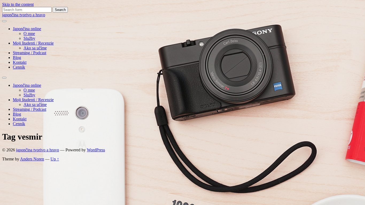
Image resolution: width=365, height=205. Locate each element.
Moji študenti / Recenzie (33, 43)
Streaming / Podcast (29, 52)
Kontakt (19, 62)
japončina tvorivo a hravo (23, 15)
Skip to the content (18, 4)
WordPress (96, 150)
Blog (17, 57)
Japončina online (27, 28)
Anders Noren (32, 159)
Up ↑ (55, 159)
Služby (29, 38)
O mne (29, 33)
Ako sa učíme (35, 48)
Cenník (19, 67)
